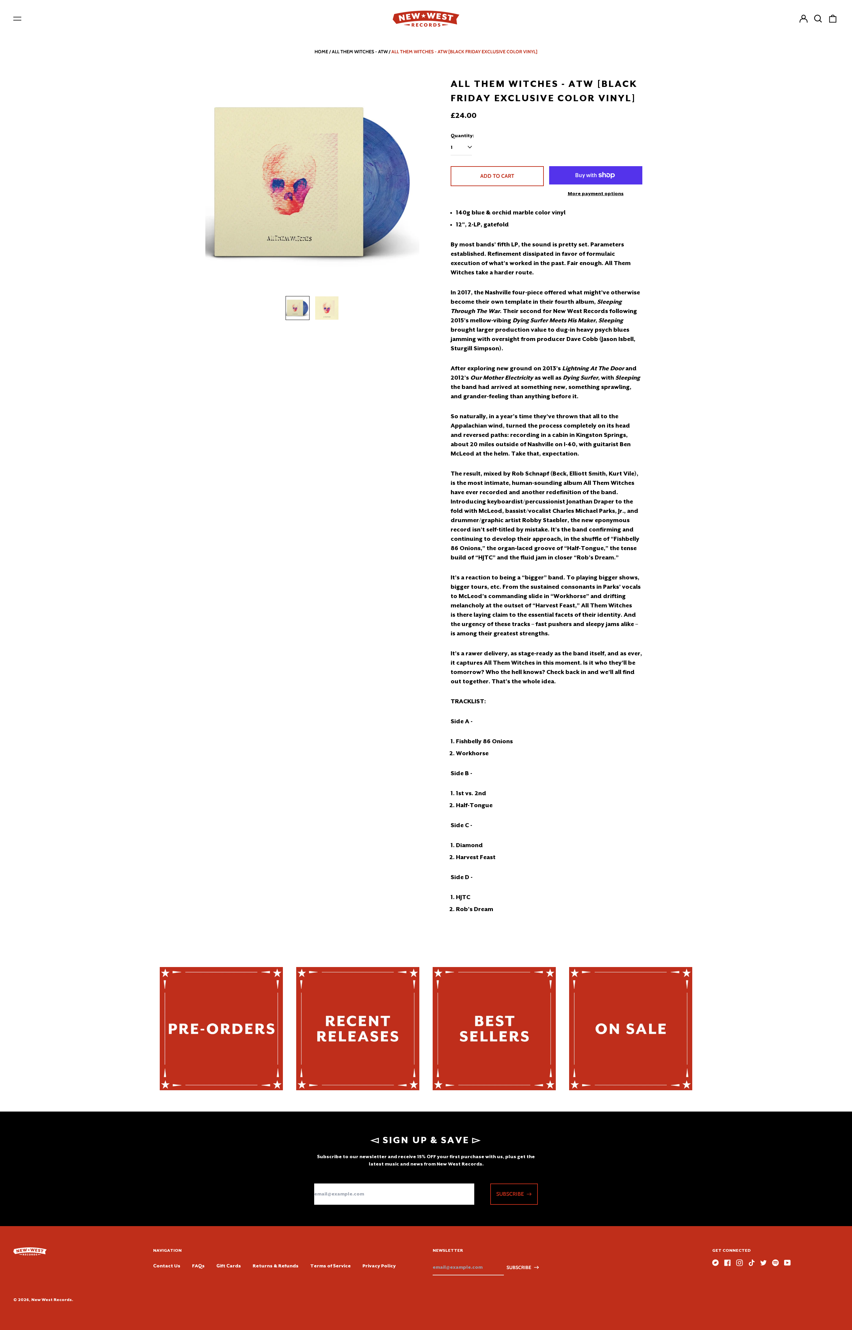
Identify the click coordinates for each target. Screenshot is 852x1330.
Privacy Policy (379, 1265)
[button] (818, 19)
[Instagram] (739, 1262)
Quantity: (462, 135)
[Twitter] (763, 1262)
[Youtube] (787, 1262)
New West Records (51, 1299)
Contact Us (166, 1265)
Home (321, 52)
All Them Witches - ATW (360, 52)
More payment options (596, 193)
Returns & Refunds (276, 1265)
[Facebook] (727, 1262)
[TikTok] (751, 1262)
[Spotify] (775, 1262)
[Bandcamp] (715, 1262)
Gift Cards (228, 1265)
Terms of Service (330, 1265)
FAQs (198, 1265)
